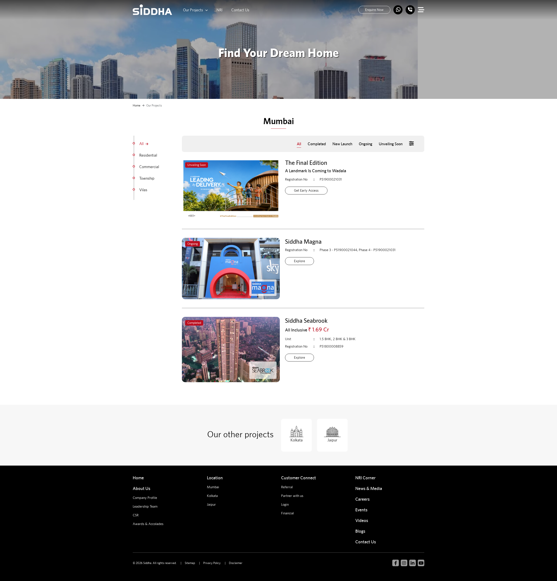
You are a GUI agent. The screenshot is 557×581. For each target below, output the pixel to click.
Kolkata (212, 496)
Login (285, 504)
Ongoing (365, 144)
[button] (411, 143)
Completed (317, 144)
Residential (148, 155)
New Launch (342, 144)
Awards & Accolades (148, 524)
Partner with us (292, 496)
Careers (362, 499)
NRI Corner (365, 477)
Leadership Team (145, 506)
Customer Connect (298, 477)
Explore (299, 261)
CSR (136, 515)
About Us (141, 488)
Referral (287, 487)
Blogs (360, 531)
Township (147, 178)
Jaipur (211, 504)
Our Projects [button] (193, 10)
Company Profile (145, 498)
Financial (287, 513)
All (141, 143)
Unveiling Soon (391, 144)
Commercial (149, 166)
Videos (361, 520)
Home (136, 105)
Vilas (143, 189)
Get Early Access (306, 190)
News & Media (368, 488)
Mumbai (213, 487)
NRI (219, 10)
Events (361, 509)
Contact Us (240, 10)
